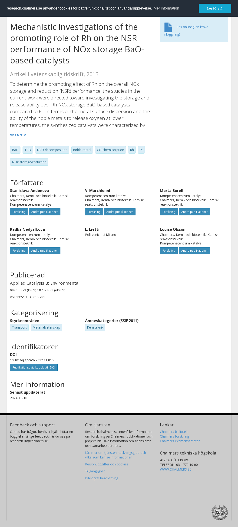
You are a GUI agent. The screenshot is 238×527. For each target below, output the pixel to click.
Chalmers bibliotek (174, 431)
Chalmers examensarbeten (180, 441)
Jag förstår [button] (215, 8)
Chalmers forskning (174, 436)
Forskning (19, 212)
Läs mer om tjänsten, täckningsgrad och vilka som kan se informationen (115, 454)
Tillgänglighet (95, 471)
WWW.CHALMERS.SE (175, 469)
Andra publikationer (44, 212)
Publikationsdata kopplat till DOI (34, 367)
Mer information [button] (166, 8)
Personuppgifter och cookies (106, 464)
